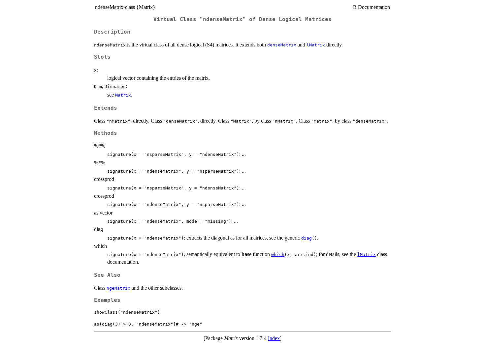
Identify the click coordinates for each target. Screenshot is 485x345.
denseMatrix (281, 45)
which (277, 254)
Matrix (123, 95)
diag (306, 238)
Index (274, 338)
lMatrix (316, 45)
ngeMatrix (118, 288)
